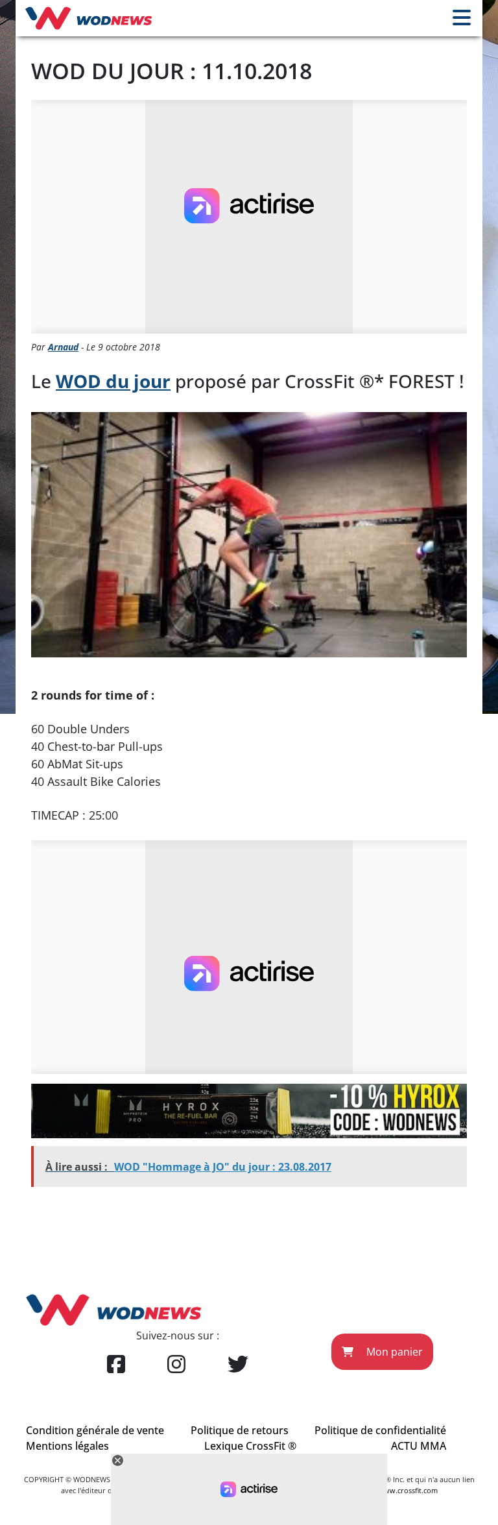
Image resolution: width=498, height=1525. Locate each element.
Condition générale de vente (95, 1430)
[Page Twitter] (238, 1365)
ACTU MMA (418, 1446)
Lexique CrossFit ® (250, 1446)
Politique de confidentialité (380, 1430)
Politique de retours (240, 1430)
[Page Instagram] (176, 1365)
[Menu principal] (462, 18)
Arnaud (63, 347)
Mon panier (393, 1352)
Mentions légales (67, 1446)
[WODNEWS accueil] (88, 18)
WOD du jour (113, 381)
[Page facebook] (116, 1365)
